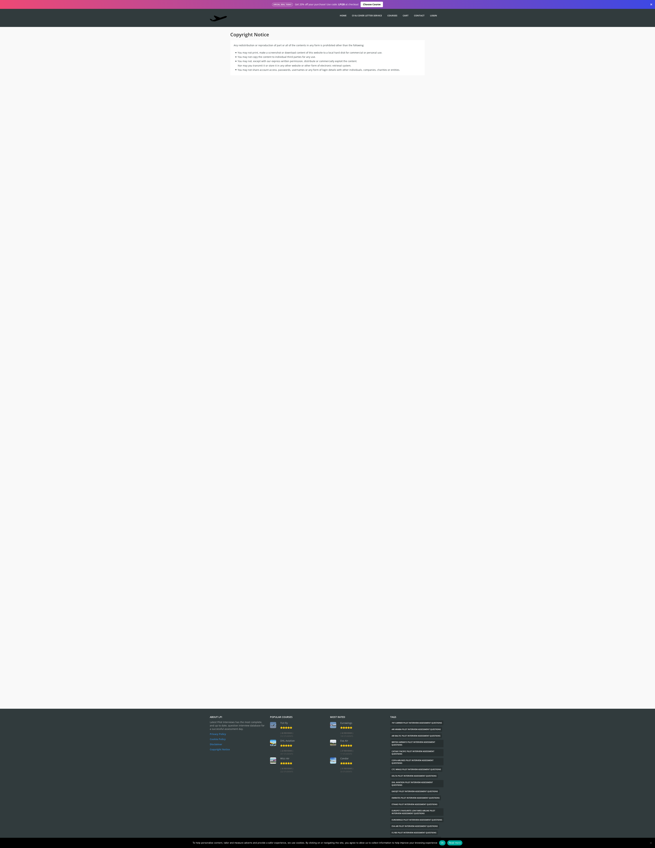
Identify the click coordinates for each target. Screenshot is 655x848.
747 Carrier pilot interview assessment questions (417, 722)
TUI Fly (284, 723)
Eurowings (346, 723)
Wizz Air (284, 758)
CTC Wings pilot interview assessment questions (416, 769)
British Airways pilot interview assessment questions (413, 743)
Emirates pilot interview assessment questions (416, 798)
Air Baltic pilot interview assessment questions (416, 735)
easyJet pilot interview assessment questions (415, 791)
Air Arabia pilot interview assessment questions (416, 729)
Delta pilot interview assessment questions (414, 776)
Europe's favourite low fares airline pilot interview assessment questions (413, 812)
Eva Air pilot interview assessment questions (415, 826)
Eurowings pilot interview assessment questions (417, 820)
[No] (650, 843)
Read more (455, 842)
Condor (344, 758)
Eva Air (344, 740)
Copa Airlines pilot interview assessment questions (412, 761)
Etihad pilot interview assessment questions (414, 804)
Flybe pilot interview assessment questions (414, 832)
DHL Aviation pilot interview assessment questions (412, 783)
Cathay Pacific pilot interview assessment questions (413, 752)
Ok (442, 842)
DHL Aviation (287, 740)
